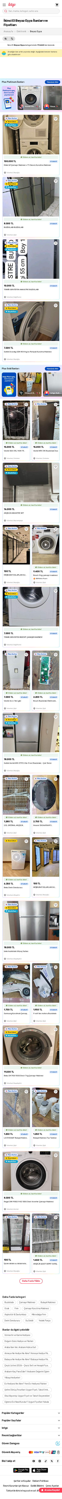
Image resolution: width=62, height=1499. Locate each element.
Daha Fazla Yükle (31, 1281)
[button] (4, 5)
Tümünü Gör (52, 82)
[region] (32, 98)
